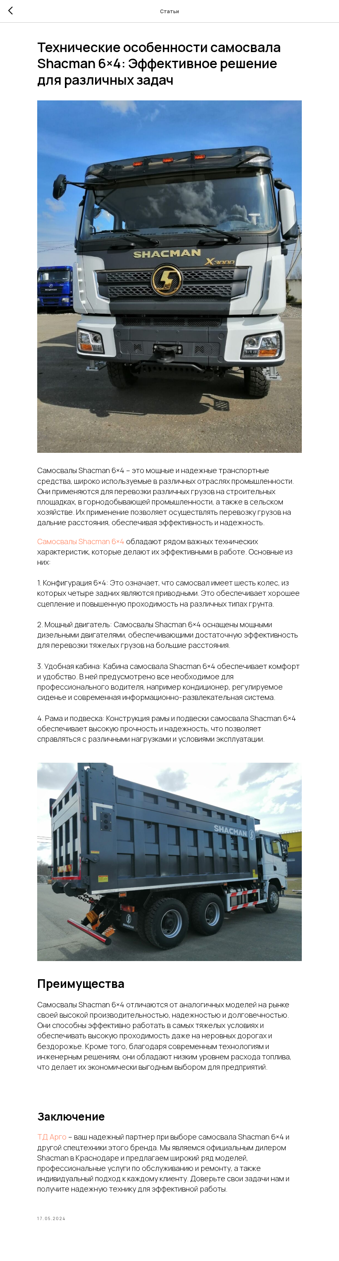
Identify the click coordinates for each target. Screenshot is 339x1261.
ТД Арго (52, 1137)
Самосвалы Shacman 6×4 (80, 541)
